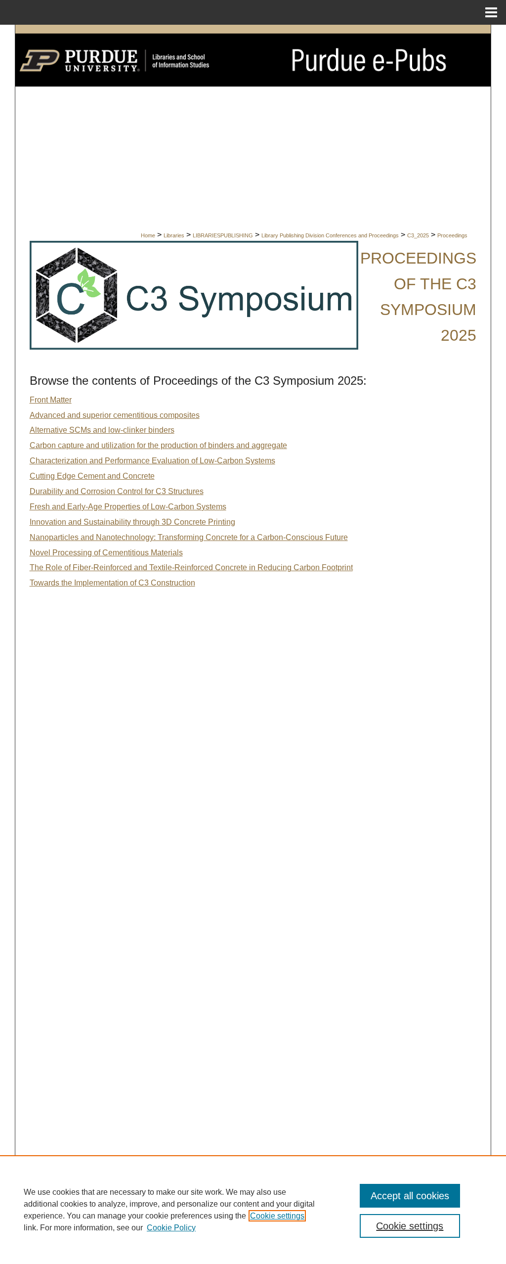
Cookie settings (277, 1216)
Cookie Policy (171, 1227)
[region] (253, 1209)
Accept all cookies (410, 1195)
